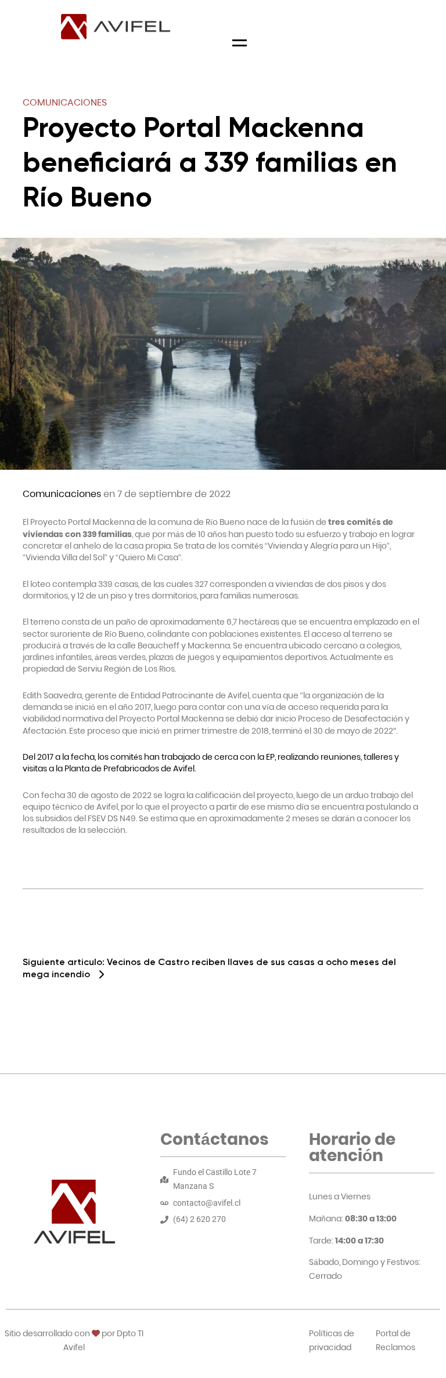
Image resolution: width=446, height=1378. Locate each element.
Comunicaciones (65, 102)
